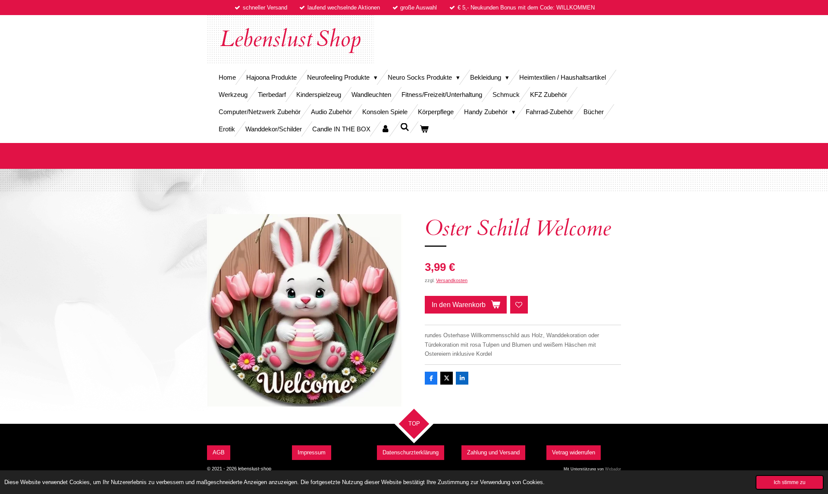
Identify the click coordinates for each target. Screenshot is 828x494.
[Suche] (404, 127)
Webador (613, 469)
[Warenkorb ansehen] (424, 129)
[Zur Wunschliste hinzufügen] (519, 305)
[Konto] (385, 129)
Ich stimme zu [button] (790, 482)
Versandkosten (451, 280)
